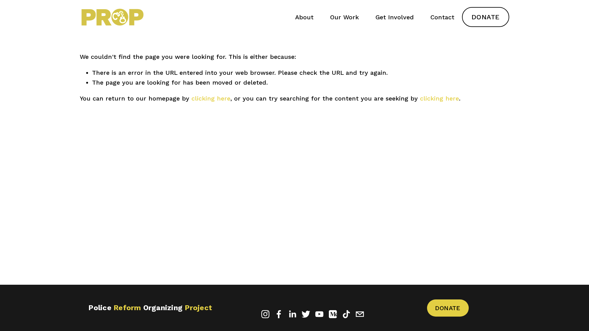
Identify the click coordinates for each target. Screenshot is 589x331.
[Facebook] (279, 314)
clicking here (210, 98)
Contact (442, 17)
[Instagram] (265, 314)
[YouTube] (319, 314)
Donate (486, 17)
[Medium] (333, 314)
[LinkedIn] (292, 314)
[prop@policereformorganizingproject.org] (360, 314)
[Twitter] (306, 314)
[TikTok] (346, 314)
